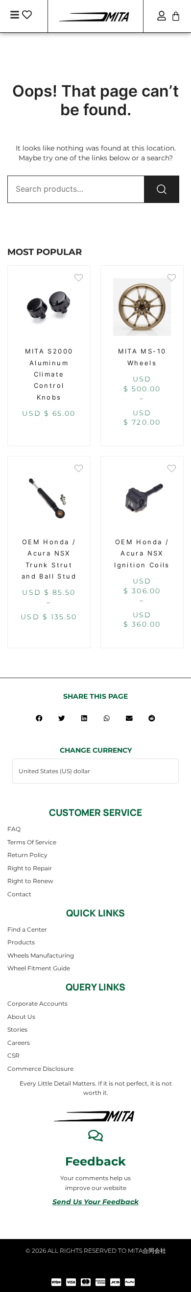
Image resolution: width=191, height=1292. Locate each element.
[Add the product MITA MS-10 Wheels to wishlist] (171, 278)
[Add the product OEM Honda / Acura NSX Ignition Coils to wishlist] (171, 469)
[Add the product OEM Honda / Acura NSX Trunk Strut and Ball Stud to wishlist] (78, 469)
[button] (39, 718)
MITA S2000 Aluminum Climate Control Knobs (49, 374)
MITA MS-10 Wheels (142, 356)
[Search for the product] (161, 189)
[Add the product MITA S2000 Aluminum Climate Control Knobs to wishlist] (78, 278)
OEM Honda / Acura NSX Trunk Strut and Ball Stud (49, 559)
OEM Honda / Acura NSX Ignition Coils (142, 553)
